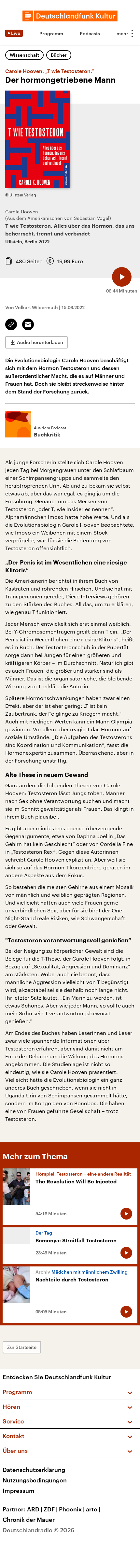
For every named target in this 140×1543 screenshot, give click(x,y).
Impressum (19, 1490)
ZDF (51, 1509)
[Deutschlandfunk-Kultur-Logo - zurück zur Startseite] (70, 16)
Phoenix (72, 1509)
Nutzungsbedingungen (35, 1480)
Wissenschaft (24, 55)
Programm (51, 33)
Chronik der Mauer (29, 1519)
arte (93, 1509)
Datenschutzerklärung (34, 1469)
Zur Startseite (21, 1347)
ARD (34, 1509)
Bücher (59, 55)
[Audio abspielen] (122, 277)
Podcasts (90, 33)
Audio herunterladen (40, 342)
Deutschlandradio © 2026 (39, 1530)
